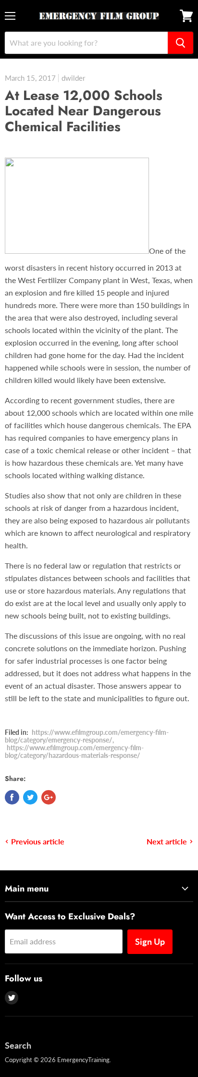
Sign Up (150, 941)
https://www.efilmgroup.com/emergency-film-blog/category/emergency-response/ (87, 736)
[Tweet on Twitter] (30, 797)
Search (18, 1045)
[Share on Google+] (48, 797)
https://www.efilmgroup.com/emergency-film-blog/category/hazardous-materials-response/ (74, 751)
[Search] (180, 43)
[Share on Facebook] (12, 797)
